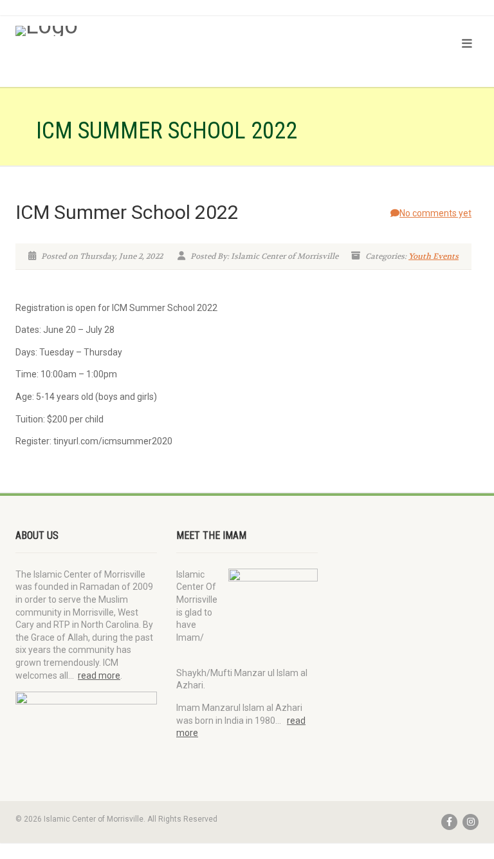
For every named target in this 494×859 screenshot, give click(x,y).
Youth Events (433, 256)
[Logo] (126, 31)
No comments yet (435, 213)
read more (99, 675)
